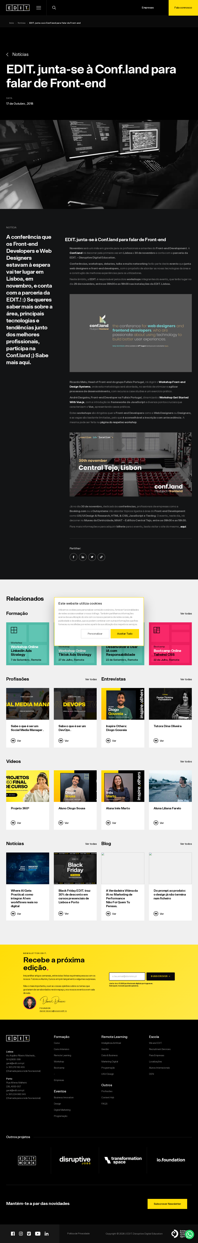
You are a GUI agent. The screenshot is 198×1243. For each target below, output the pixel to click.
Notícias (22, 23)
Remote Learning (62, 1055)
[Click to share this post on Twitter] (92, 557)
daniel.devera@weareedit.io (53, 1011)
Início (11, 23)
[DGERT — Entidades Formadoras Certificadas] (181, 1234)
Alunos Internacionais (159, 1068)
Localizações (155, 1062)
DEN (151, 1074)
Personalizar (95, 633)
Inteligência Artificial (111, 1043)
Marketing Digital (109, 1062)
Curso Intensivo (61, 1049)
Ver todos (186, 761)
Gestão (105, 1049)
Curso (57, 1043)
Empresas (148, 7)
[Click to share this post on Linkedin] (83, 557)
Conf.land (76, 253)
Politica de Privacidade (78, 1233)
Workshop (59, 1062)
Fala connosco (183, 7)
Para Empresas (156, 1055)
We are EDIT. (155, 1043)
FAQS (104, 1104)
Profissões (106, 1091)
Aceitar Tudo (124, 633)
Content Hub (107, 1097)
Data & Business (109, 1055)
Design (57, 1104)
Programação (60, 1116)
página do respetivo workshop (118, 422)
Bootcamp (59, 1068)
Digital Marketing (62, 1110)
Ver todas (186, 613)
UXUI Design (107, 1074)
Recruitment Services (160, 1049)
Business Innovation (64, 1097)
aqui (183, 526)
